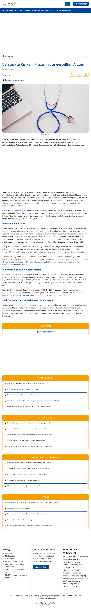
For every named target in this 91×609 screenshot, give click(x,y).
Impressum (34, 596)
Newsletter (9, 559)
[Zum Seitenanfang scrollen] (87, 605)
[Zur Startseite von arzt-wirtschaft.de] (9, 4)
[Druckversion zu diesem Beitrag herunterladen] (72, 75)
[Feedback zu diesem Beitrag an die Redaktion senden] (86, 75)
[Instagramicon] (42, 603)
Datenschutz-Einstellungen (45, 598)
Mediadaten (10, 556)
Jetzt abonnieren (44, 331)
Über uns (9, 553)
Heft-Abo (77, 596)
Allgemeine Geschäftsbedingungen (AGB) (14, 569)
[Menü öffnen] (67, 4)
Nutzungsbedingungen (50, 596)
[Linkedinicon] (53, 603)
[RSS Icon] (45, 603)
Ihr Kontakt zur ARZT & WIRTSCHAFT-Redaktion (14, 562)
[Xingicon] (49, 603)
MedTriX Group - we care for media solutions (16, 576)
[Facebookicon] (38, 603)
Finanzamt (26, 210)
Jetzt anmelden (41, 567)
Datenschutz (67, 596)
